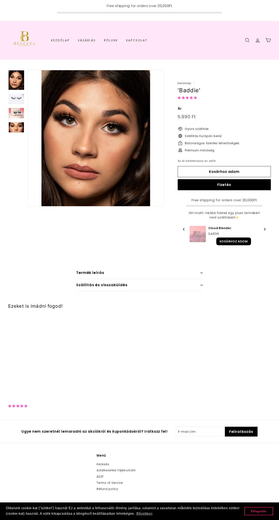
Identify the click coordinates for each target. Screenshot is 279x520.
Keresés (103, 464)
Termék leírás (90, 272)
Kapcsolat (136, 40)
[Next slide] (265, 230)
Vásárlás (87, 40)
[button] (188, 98)
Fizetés (224, 184)
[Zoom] (96, 138)
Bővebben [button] (144, 513)
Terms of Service (110, 483)
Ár (180, 108)
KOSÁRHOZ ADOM (234, 241)
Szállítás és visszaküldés (101, 284)
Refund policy (107, 489)
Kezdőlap (60, 40)
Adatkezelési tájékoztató (116, 470)
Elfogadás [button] (259, 511)
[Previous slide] (184, 230)
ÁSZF (100, 477)
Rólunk (111, 40)
